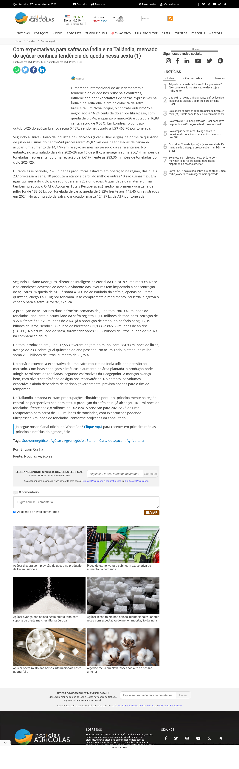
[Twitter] (202, 4)
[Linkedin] (42, 70)
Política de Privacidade (136, 481)
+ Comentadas (192, 78)
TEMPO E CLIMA (96, 33)
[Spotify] (220, 61)
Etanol (92, 440)
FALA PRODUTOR (146, 33)
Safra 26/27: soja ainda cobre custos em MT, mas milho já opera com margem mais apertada (197, 172)
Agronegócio (74, 440)
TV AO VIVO (123, 33)
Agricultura (135, 440)
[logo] (45, 737)
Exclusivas (218, 78)
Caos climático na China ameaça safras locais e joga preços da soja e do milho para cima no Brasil (196, 101)
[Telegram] (224, 4)
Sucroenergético (35, 440)
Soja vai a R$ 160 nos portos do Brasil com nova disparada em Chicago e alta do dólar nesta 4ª (196, 122)
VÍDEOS (58, 33)
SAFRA (166, 33)
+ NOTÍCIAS (172, 72)
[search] (170, 18)
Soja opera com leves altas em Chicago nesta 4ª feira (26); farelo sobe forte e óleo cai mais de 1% (196, 112)
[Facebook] (198, 4)
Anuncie (99, 4)
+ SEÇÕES (215, 33)
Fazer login (148, 4)
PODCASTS (74, 33)
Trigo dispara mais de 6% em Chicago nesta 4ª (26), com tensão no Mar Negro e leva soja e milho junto (195, 87)
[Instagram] (208, 4)
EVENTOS (181, 33)
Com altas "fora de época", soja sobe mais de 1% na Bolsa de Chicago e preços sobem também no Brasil (197, 147)
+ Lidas (169, 78)
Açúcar (56, 440)
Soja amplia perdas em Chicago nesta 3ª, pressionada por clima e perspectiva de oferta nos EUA (195, 134)
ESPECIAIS (198, 33)
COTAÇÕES (41, 33)
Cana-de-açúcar (111, 440)
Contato (81, 4)
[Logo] (34, 18)
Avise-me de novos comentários (38, 512)
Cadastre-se (171, 4)
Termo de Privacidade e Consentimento (101, 481)
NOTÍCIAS (23, 33)
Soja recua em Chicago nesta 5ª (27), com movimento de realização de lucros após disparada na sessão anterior (193, 161)
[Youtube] (213, 4)
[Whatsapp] (219, 4)
